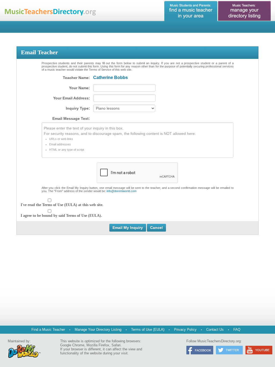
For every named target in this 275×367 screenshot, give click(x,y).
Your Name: (79, 88)
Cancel (156, 227)
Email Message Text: (71, 118)
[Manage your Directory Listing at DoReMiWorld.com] (244, 11)
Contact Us (215, 330)
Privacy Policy (185, 330)
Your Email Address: (71, 98)
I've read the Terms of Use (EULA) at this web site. (62, 205)
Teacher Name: (76, 77)
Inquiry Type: (78, 108)
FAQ (236, 330)
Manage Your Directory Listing (98, 330)
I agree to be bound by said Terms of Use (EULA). (61, 216)
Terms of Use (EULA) (147, 330)
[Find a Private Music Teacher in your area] (191, 11)
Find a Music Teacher (48, 330)
